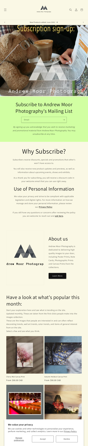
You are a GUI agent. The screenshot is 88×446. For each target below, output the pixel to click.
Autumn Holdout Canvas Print (55, 377)
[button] (5, 10)
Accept (43, 439)
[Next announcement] (83, 22)
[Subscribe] (64, 120)
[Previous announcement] (4, 22)
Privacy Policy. (70, 431)
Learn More (57, 276)
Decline (67, 439)
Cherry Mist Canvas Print (15, 377)
